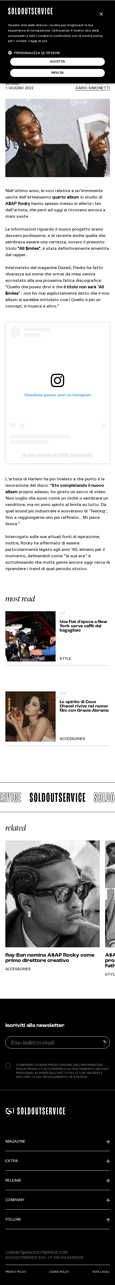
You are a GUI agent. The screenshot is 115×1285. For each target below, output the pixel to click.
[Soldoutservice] (9, 1110)
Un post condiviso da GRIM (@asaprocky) (57, 455)
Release (13, 1181)
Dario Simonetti (92, 88)
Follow (13, 1220)
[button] (34, 52)
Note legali (101, 1272)
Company (14, 1200)
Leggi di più (37, 41)
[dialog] (57, 41)
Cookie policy (59, 1272)
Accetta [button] (57, 61)
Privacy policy (15, 1272)
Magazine (15, 1142)
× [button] (101, 14)
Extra (11, 1161)
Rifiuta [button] (57, 73)
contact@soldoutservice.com (36, 1252)
